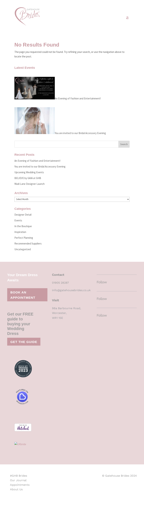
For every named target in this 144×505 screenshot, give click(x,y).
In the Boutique (23, 226)
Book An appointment (22, 295)
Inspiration (20, 232)
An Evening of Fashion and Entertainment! (78, 98)
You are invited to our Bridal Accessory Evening (80, 133)
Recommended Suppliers (28, 243)
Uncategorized (22, 249)
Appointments (20, 484)
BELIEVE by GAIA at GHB (27, 178)
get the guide (23, 342)
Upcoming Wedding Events (29, 172)
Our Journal (18, 480)
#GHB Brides (18, 475)
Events (18, 220)
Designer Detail (22, 214)
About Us (16, 489)
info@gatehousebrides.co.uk (71, 290)
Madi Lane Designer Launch (29, 183)
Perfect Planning (23, 237)
